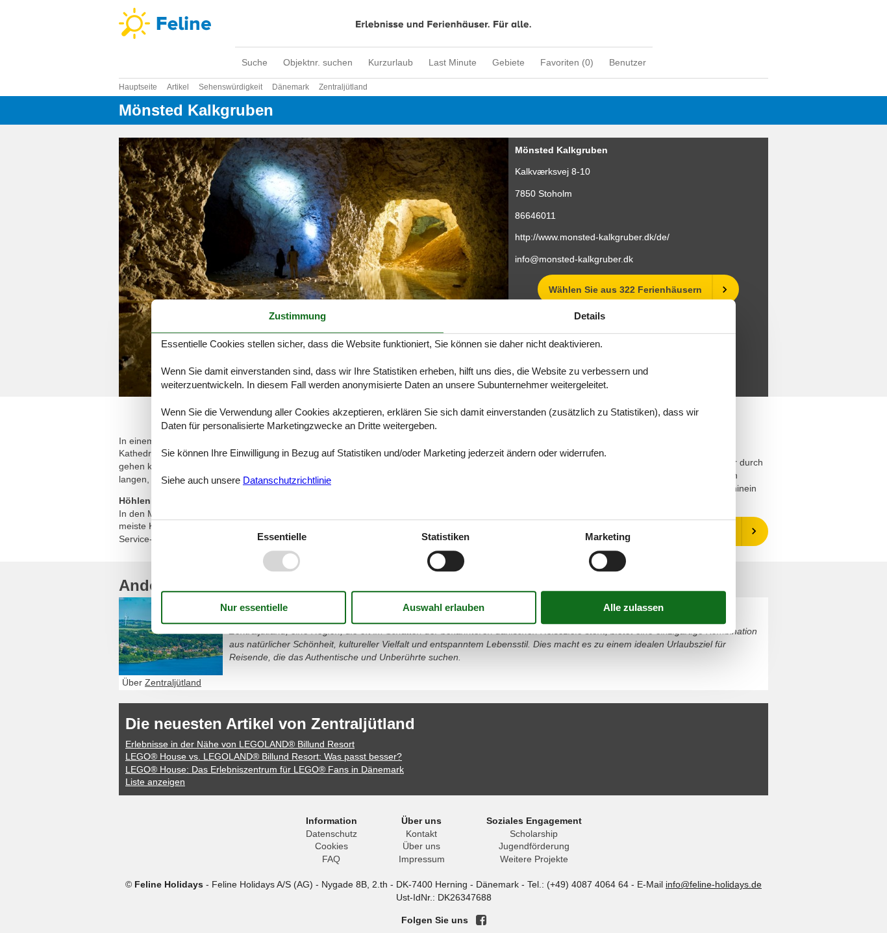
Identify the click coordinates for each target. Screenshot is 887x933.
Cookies (331, 846)
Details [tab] (589, 315)
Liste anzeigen (155, 782)
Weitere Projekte (534, 859)
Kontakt (421, 833)
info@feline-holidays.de (714, 884)
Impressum (422, 859)
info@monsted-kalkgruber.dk (574, 259)
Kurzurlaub (390, 62)
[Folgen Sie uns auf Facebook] (481, 920)
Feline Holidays (443, 23)
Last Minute (453, 62)
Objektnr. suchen (318, 62)
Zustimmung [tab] (297, 315)
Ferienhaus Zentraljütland (325, 611)
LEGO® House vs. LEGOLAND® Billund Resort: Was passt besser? (263, 756)
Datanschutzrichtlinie (287, 480)
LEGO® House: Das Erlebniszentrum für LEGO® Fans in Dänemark (264, 769)
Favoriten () (566, 62)
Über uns (421, 846)
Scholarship (534, 833)
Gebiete (508, 62)
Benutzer (627, 62)
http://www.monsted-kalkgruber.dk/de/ (592, 237)
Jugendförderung (534, 846)
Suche (255, 62)
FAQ (331, 859)
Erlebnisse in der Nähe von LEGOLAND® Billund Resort (240, 744)
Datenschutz (331, 833)
